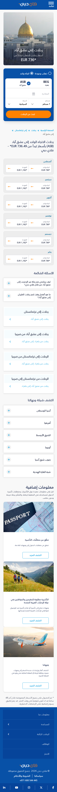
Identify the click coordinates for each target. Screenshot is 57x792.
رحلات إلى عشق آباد (39, 319)
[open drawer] (51, 3)
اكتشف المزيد (35, 555)
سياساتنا (38, 776)
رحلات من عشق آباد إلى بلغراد (35, 386)
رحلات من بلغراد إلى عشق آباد (35, 341)
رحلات (33, 130)
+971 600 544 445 (28, 780)
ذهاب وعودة (41, 73)
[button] (29, 283)
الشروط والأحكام (22, 776)
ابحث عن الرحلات (28, 114)
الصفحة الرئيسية (47, 130)
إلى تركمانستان (21, 130)
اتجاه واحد (24, 73)
